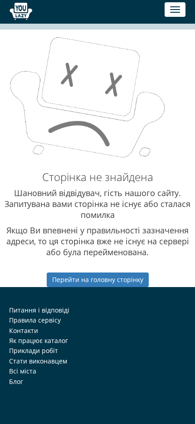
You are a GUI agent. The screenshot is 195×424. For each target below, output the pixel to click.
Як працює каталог (38, 340)
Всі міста (22, 371)
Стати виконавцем (38, 361)
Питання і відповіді (39, 310)
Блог (16, 381)
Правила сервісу (35, 320)
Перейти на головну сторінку (97, 279)
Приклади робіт (33, 350)
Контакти (23, 330)
